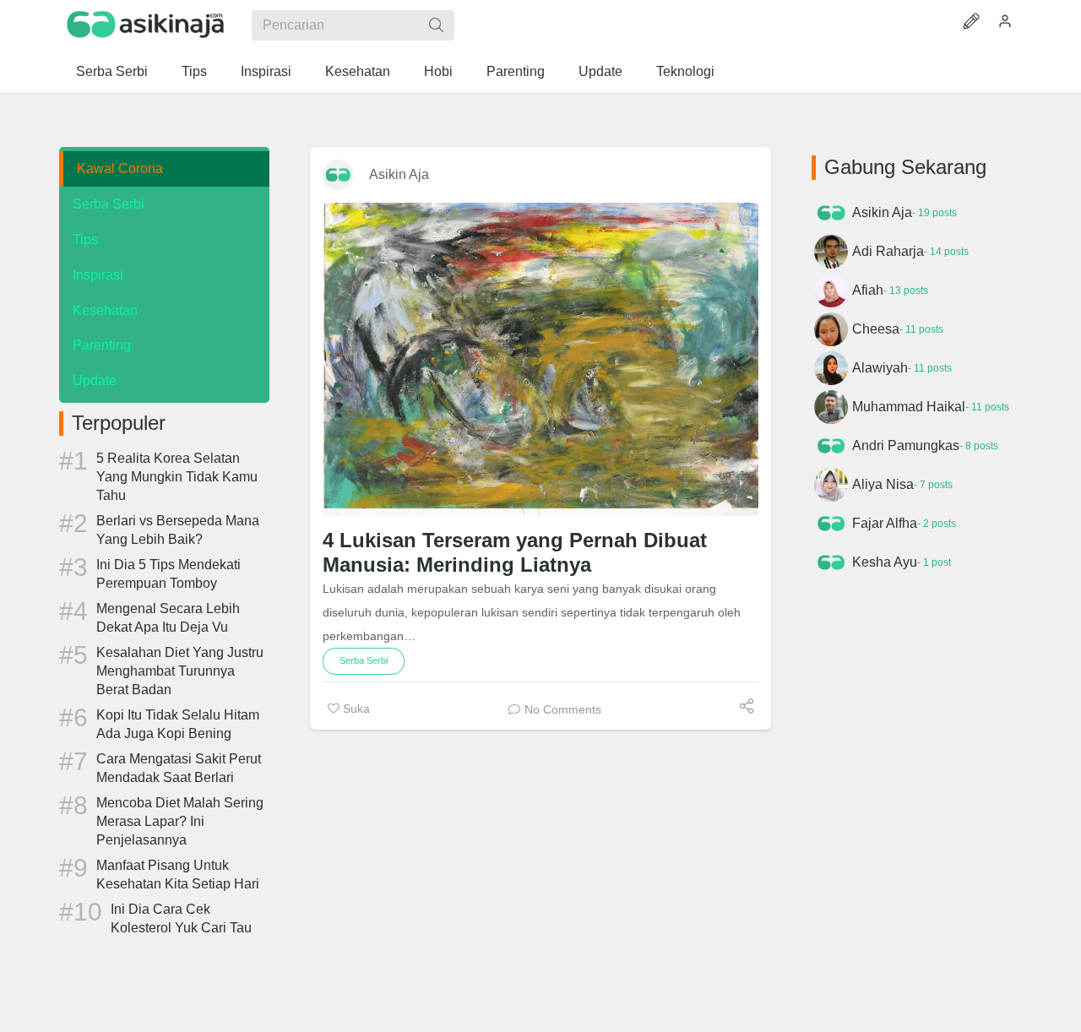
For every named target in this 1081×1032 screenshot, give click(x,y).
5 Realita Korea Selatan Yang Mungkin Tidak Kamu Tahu (177, 476)
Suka (355, 708)
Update (95, 380)
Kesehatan (105, 310)
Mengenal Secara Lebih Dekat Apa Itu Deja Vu (168, 617)
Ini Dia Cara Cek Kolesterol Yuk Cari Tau (181, 918)
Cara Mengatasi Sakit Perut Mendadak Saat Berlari (178, 768)
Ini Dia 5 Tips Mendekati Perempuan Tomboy (168, 573)
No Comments (562, 709)
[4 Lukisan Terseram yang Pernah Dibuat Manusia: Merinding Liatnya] (540, 359)
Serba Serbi (108, 204)
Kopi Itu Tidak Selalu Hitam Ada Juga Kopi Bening (177, 724)
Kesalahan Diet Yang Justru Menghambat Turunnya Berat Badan (179, 671)
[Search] (436, 25)
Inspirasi (98, 275)
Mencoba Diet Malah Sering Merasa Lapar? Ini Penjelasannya (179, 821)
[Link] (146, 25)
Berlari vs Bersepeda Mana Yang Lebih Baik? (177, 529)
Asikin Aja (399, 174)
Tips (85, 239)
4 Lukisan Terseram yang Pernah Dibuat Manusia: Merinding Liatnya (515, 552)
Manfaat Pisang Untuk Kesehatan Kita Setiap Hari (177, 874)
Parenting (102, 345)
